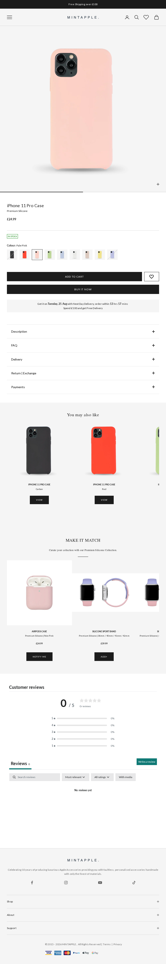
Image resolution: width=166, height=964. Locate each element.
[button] (146, 17)
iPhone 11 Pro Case (39, 484)
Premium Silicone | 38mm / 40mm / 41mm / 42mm (104, 635)
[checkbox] (125, 777)
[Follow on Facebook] (32, 882)
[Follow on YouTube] (100, 882)
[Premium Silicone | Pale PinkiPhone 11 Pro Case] (12, 254)
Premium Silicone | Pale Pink (39, 635)
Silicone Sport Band (104, 631)
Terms (107, 944)
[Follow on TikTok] (134, 882)
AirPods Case (39, 631)
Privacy (117, 944)
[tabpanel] (83, 805)
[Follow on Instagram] (66, 882)
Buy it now (83, 289)
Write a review (146, 761)
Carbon (39, 489)
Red (104, 489)
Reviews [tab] (20, 763)
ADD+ (104, 656)
